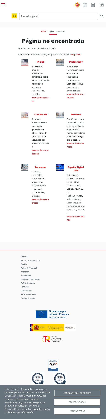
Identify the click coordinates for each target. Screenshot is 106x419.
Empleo (24, 264)
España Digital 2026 (76, 168)
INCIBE (40, 61)
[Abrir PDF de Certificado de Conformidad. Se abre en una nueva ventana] (53, 364)
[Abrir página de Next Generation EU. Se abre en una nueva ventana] (53, 315)
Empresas (40, 167)
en (14, 16)
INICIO (43, 31)
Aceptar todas (77, 411)
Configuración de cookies (30, 279)
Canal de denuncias (28, 298)
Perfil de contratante (28, 294)
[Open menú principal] (2, 4)
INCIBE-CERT (76, 61)
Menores (76, 114)
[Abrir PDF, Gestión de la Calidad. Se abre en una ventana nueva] (60, 379)
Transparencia (26, 290)
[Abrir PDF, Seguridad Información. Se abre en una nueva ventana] (38, 379)
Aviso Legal (25, 272)
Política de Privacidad (29, 268)
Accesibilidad (26, 275)
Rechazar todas (77, 402)
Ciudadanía (40, 114)
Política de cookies (28, 283)
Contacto (24, 257)
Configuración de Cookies (77, 393)
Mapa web (76, 54)
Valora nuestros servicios (30, 260)
